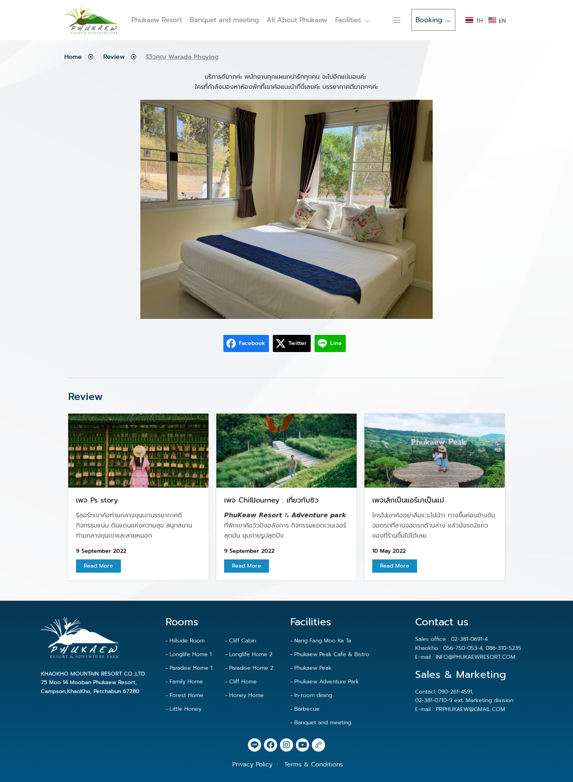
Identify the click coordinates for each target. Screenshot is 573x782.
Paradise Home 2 (251, 668)
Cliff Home (243, 682)
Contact (385, 20)
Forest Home (186, 695)
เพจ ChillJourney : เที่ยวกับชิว (271, 500)
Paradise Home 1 (191, 668)
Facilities (348, 20)
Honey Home (246, 695)
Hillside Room (187, 641)
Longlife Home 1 (191, 654)
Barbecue (307, 709)
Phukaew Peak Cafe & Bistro (331, 654)
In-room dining (313, 695)
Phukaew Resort (156, 20)
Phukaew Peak (313, 668)
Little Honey (186, 709)
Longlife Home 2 (250, 654)
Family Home (186, 682)
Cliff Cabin (242, 641)
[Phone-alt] (318, 745)
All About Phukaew (297, 20)
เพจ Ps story (97, 500)
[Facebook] (270, 745)
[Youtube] (302, 745)
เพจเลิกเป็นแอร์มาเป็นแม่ (408, 500)
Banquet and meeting (224, 20)
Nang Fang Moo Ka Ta (322, 641)
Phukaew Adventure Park (326, 682)
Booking (429, 20)
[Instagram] (286, 745)
